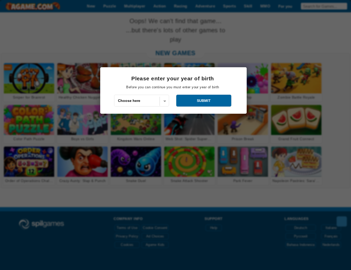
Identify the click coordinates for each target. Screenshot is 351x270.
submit (204, 101)
